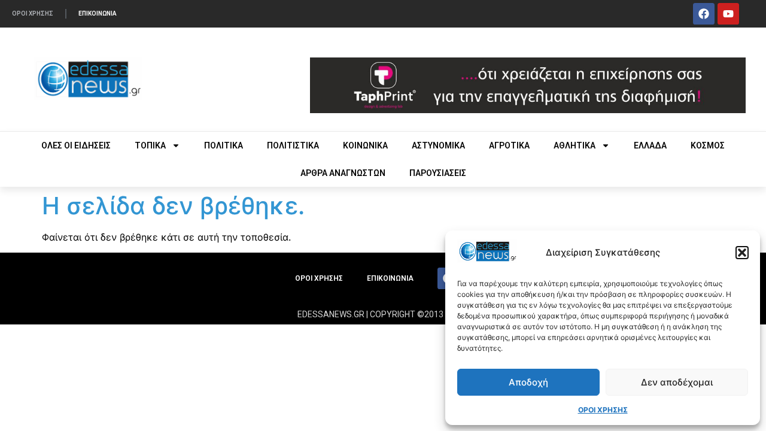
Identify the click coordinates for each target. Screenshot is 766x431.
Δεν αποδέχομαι (677, 382)
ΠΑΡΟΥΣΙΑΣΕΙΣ (437, 173)
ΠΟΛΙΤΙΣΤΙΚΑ (293, 145)
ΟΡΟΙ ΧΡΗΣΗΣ (603, 409)
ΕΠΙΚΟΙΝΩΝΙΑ (97, 13)
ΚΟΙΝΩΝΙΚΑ (365, 145)
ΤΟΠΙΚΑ (150, 145)
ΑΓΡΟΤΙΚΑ (509, 145)
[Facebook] (704, 14)
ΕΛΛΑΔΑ (650, 145)
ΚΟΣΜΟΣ (708, 145)
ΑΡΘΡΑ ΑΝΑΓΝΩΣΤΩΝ (342, 173)
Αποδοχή (528, 382)
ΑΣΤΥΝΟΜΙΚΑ (438, 145)
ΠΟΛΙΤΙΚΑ (223, 145)
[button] (742, 253)
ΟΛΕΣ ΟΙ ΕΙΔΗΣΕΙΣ (76, 145)
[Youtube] (728, 14)
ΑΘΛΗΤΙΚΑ (574, 145)
